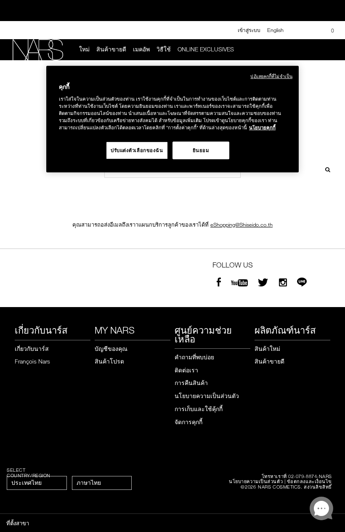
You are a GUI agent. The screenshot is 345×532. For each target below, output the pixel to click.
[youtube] (239, 283)
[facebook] (219, 283)
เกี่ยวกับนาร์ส (32, 348)
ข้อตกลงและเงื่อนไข (309, 481)
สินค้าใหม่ (267, 348)
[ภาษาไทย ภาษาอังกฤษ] (102, 483)
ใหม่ (84, 49)
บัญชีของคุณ (111, 348)
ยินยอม (201, 150)
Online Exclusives (206, 49)
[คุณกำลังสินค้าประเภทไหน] (328, 49)
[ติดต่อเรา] (298, 30)
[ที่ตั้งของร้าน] (312, 30)
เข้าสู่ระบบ (249, 30)
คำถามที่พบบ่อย (194, 357)
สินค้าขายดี (111, 49)
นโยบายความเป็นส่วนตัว (207, 395)
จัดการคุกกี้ (188, 421)
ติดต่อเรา (186, 370)
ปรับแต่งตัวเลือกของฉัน (137, 150)
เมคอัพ (141, 49)
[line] (302, 283)
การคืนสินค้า (191, 382)
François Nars (32, 361)
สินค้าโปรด (109, 361)
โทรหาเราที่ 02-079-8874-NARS (297, 476)
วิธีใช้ (164, 49)
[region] (172, 119)
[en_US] (325, 168)
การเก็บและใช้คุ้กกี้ (199, 408)
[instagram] (283, 283)
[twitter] (264, 283)
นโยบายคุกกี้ (262, 127)
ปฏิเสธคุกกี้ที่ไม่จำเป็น (271, 76)
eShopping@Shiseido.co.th (241, 224)
